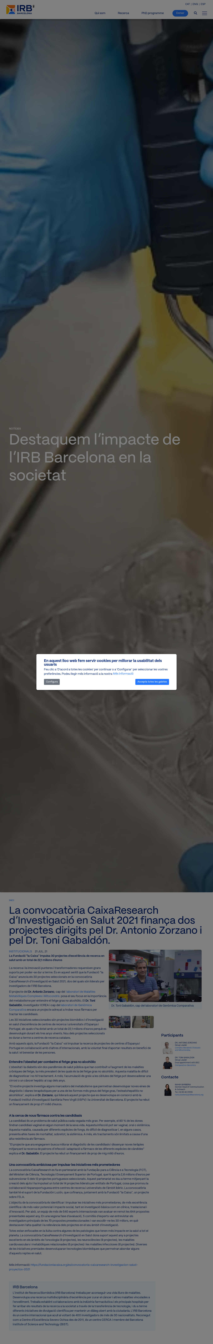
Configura (52, 682)
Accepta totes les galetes (152, 682)
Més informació (123, 674)
